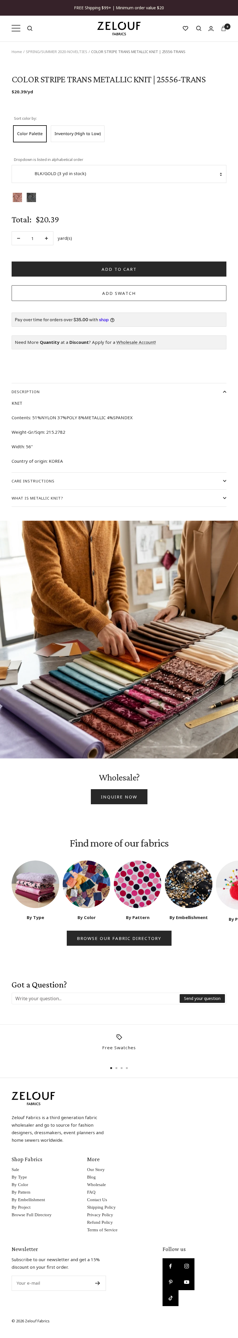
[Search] (30, 28)
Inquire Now (119, 797)
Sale (15, 1169)
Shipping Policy (101, 1207)
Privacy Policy (100, 1214)
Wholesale (96, 1184)
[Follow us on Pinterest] (170, 1282)
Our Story (96, 1169)
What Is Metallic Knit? (37, 498)
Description (26, 391)
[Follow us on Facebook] (170, 1266)
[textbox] (95, 998)
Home (17, 51)
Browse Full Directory (32, 1214)
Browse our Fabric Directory (119, 938)
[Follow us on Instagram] (186, 1266)
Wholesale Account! (136, 342)
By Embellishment (28, 1199)
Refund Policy (100, 1222)
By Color (20, 1184)
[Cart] (223, 28)
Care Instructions (33, 481)
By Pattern (21, 1192)
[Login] (211, 28)
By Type (19, 1177)
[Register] (97, 1283)
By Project (21, 1207)
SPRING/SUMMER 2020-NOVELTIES (56, 51)
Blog (91, 1177)
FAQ (91, 1192)
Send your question (202, 998)
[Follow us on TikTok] (170, 1298)
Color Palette (30, 133)
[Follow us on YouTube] (186, 1282)
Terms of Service (102, 1230)
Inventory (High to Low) (78, 133)
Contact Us (97, 1199)
